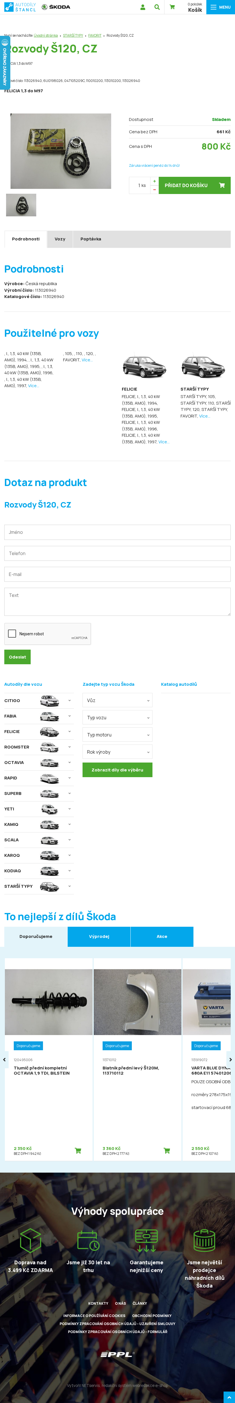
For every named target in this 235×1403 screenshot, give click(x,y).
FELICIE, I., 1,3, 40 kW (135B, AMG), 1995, (141, 412)
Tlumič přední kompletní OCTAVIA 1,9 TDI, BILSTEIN (42, 1070)
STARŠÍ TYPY (73, 35)
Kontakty (98, 1303)
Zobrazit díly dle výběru (117, 770)
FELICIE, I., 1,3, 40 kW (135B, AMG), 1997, (141, 438)
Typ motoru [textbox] (99, 735)
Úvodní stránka (46, 35)
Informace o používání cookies (94, 1315)
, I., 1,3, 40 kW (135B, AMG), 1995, (28, 363)
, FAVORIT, (79, 356)
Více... (33, 386)
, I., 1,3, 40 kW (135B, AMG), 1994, (23, 356)
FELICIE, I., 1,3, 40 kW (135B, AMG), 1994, (141, 399)
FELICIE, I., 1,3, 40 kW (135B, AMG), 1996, (141, 425)
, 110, (79, 353)
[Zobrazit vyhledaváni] (157, 7)
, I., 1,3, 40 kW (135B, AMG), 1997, (23, 382)
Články (140, 1303)
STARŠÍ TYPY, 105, (198, 396)
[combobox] (117, 700)
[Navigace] (220, 7)
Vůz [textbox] (91, 700)
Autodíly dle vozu (23, 684)
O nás (120, 1303)
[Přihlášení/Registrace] (143, 7)
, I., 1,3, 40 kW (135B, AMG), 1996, (29, 369)
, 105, (68, 353)
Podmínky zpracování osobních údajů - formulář (117, 1331)
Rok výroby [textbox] (98, 752)
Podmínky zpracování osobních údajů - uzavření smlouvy (117, 1323)
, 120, (89, 353)
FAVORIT (94, 35)
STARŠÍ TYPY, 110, (198, 403)
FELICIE (129, 389)
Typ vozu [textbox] (96, 717)
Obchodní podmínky (152, 1315)
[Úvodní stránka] (20, 7)
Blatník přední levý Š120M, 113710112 (131, 1070)
